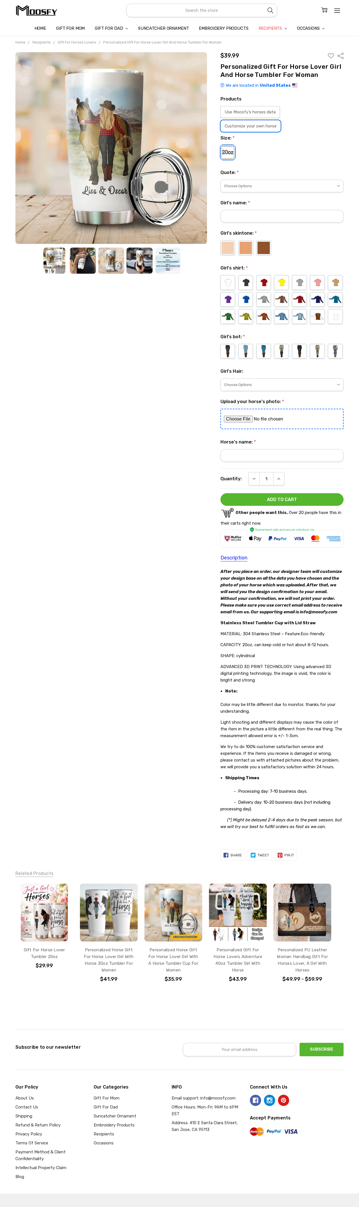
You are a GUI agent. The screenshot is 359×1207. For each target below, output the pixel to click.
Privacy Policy (28, 1134)
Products (230, 99)
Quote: (229, 172)
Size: (227, 138)
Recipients (271, 28)
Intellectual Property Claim (40, 1167)
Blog (19, 1176)
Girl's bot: (232, 336)
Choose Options (44, 928)
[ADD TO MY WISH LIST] (62, 894)
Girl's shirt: (234, 268)
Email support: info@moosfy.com (204, 1098)
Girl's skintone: (238, 233)
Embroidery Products (223, 28)
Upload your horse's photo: (252, 401)
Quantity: (231, 478)
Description (233, 558)
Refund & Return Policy (38, 1125)
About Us (24, 1098)
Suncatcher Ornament (163, 28)
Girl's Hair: (231, 371)
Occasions (309, 28)
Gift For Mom (70, 28)
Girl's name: (235, 202)
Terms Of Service (31, 1143)
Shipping (23, 1116)
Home (40, 28)
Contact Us (26, 1107)
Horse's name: (238, 442)
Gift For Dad (109, 28)
